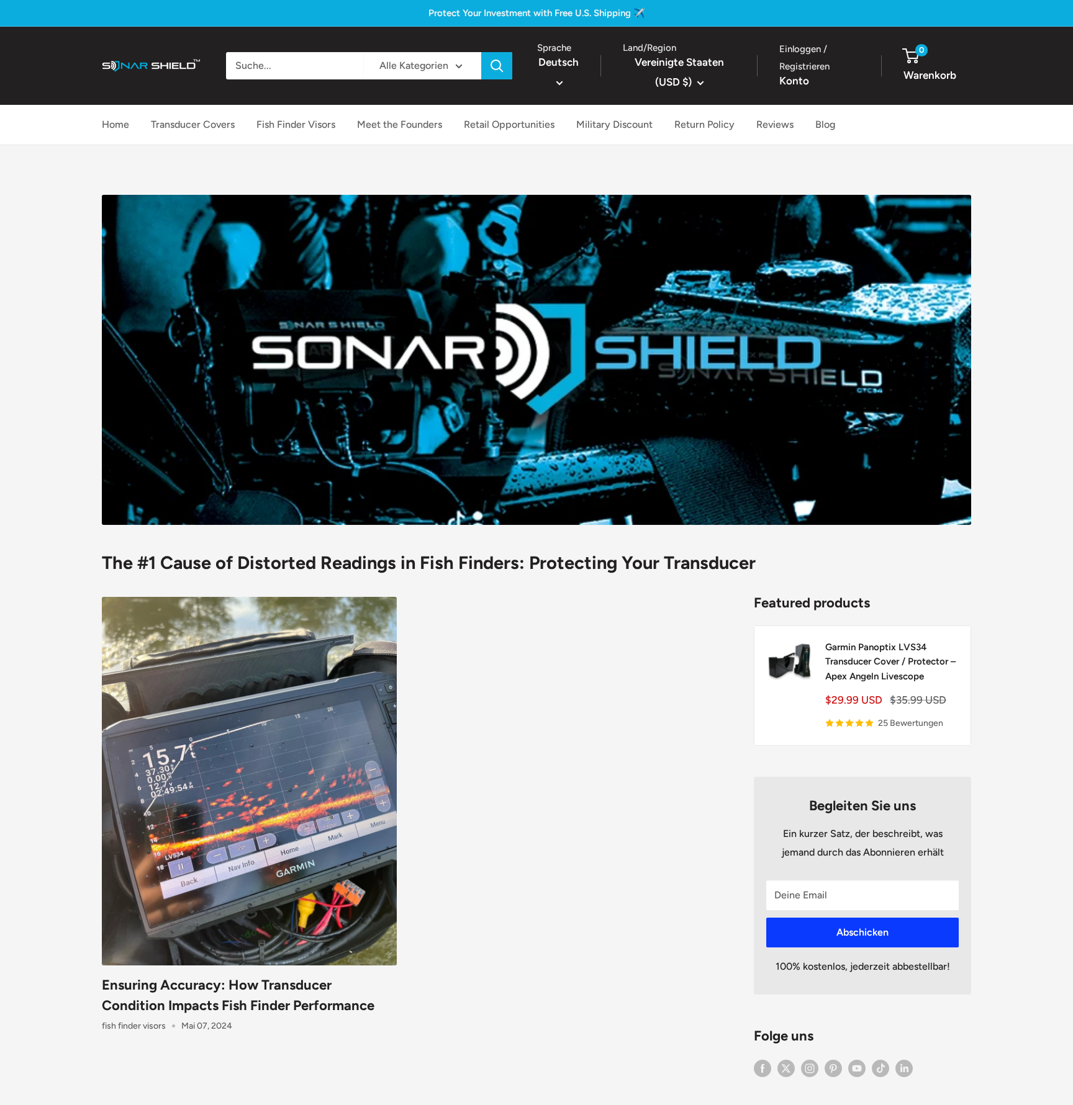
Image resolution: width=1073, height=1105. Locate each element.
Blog (825, 124)
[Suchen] (496, 65)
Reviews (775, 124)
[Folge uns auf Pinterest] (833, 1067)
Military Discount (614, 124)
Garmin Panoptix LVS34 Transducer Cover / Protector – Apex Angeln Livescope (890, 662)
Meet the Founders (399, 124)
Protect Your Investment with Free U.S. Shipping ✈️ (536, 13)
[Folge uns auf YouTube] (857, 1067)
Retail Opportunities (509, 124)
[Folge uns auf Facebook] (762, 1067)
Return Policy (704, 124)
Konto (794, 80)
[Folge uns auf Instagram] (809, 1067)
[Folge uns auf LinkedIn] (904, 1067)
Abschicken (862, 932)
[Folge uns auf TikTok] (880, 1067)
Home (115, 124)
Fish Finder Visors (295, 124)
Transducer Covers (193, 124)
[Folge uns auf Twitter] (786, 1067)
